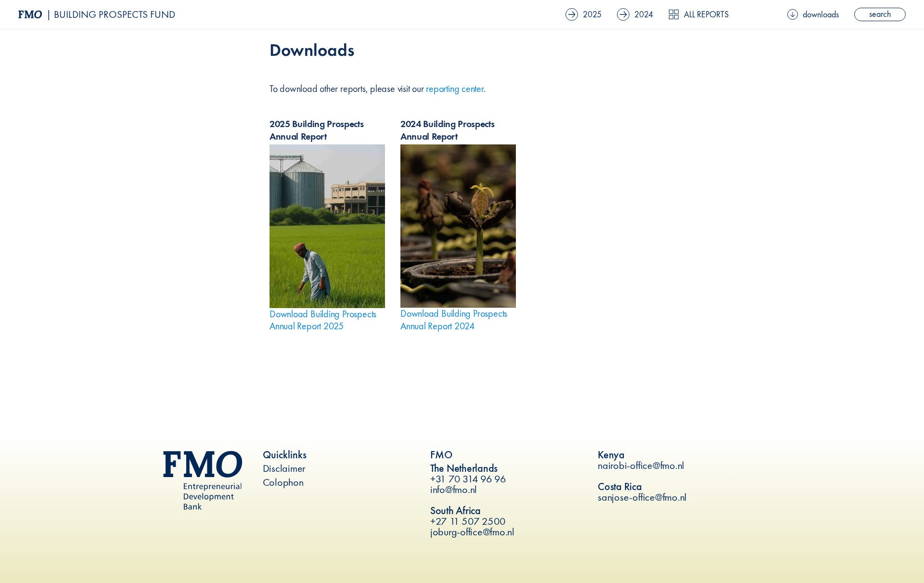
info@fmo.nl (453, 489)
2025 (592, 14)
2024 (643, 14)
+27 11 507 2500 (468, 521)
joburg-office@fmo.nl (472, 532)
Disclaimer (284, 468)
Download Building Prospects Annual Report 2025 (323, 320)
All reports (706, 14)
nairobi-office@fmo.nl (641, 465)
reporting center (454, 88)
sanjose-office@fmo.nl (642, 497)
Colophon (283, 482)
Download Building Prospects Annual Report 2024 (453, 319)
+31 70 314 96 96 (468, 479)
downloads (821, 14)
